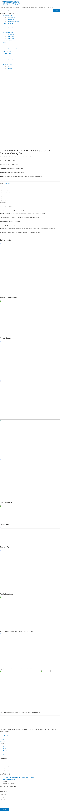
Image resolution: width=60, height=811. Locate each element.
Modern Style (17, 7)
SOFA (4, 43)
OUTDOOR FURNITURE (9, 40)
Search (56, 10)
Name (1, 791)
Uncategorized (7, 51)
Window (10, 68)
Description (3, 202)
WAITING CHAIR (7, 53)
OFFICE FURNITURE (8, 32)
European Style (11, 17)
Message (2, 796)
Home (1, 7)
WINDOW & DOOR (7, 64)
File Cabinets (11, 34)
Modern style (11, 47)
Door (9, 66)
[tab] (3, 202)
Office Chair (11, 36)
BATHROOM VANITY (8, 7)
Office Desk (11, 38)
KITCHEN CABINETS (8, 23)
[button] (3, 180)
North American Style (13, 21)
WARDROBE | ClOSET (8, 56)
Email (1, 794)
